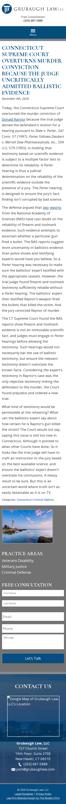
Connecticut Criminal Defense (35, 499)
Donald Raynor (13, 119)
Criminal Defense (16, 572)
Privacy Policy (43, 794)
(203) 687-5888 (33, 20)
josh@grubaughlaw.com (35, 769)
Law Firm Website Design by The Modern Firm (33, 798)
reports (55, 207)
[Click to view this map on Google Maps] (33, 716)
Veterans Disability (17, 560)
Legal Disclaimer (24, 794)
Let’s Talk (33, 658)
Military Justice (14, 566)
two (46, 207)
